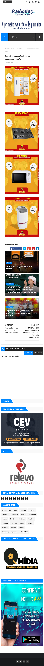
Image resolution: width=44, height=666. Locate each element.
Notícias (9, 307)
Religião (5, 527)
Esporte (15, 515)
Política (30, 523)
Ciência (23, 510)
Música (13, 519)
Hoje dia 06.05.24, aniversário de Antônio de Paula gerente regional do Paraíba (21, 313)
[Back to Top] (27, 661)
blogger (28, 353)
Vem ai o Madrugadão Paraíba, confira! (19, 267)
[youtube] (32, 2)
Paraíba (13, 49)
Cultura (31, 510)
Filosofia (32, 515)
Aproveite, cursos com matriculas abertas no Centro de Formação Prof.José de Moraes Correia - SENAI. (21, 289)
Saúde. (21, 527)
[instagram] (36, 2)
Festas (23, 515)
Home (7, 49)
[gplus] (39, 2)
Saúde (13, 527)
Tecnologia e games (10, 532)
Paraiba (30, 519)
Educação (9, 284)
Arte (15, 510)
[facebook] (26, 2)
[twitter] (29, 2)
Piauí (22, 523)
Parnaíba (14, 523)
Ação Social (6, 510)
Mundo (4, 519)
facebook (38, 353)
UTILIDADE (24, 532)
